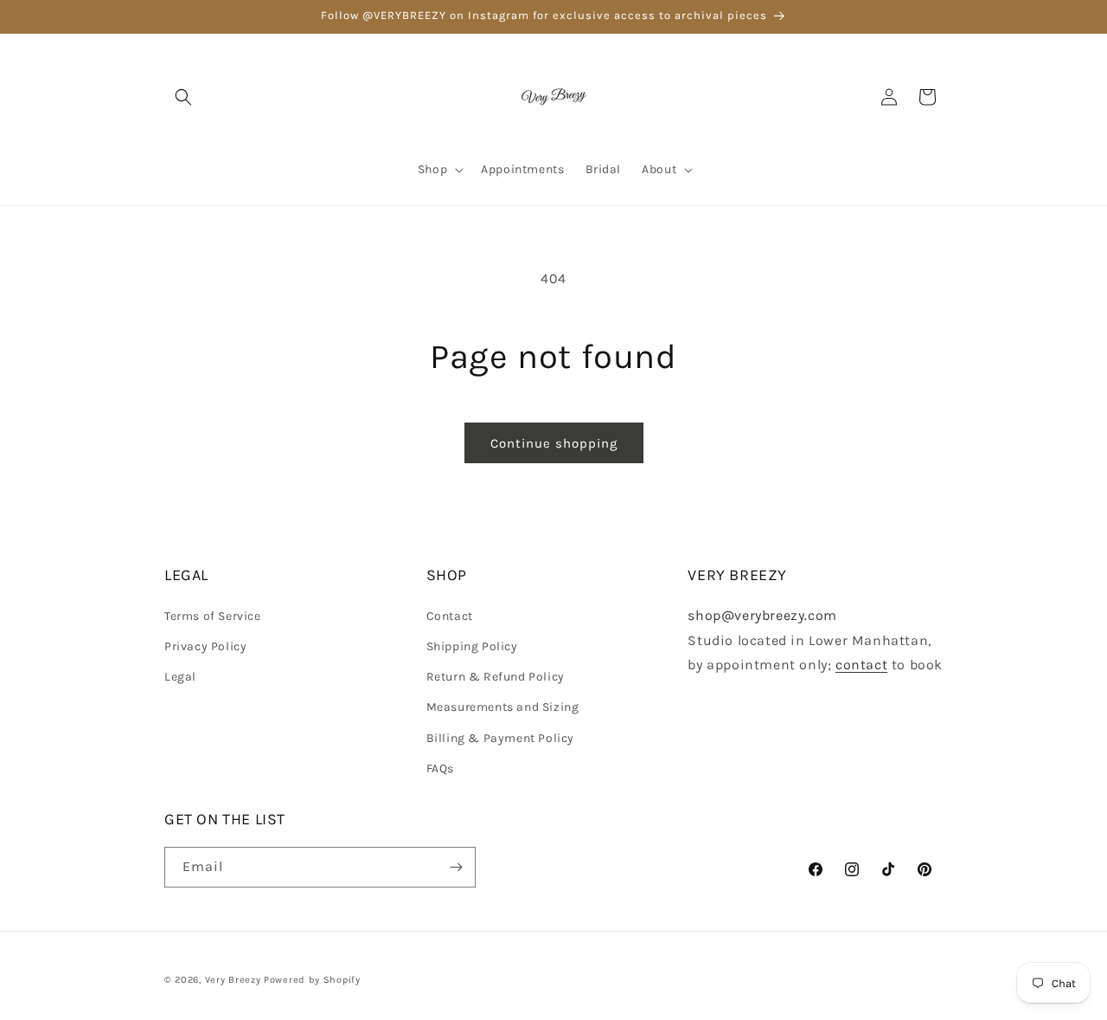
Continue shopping (553, 443)
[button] (183, 97)
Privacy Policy (205, 646)
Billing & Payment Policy (500, 738)
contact (861, 664)
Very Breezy (233, 979)
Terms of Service (212, 616)
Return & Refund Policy (495, 676)
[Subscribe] (456, 867)
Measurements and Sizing (502, 707)
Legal (180, 676)
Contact (449, 616)
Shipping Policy (472, 646)
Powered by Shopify (312, 979)
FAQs (440, 768)
